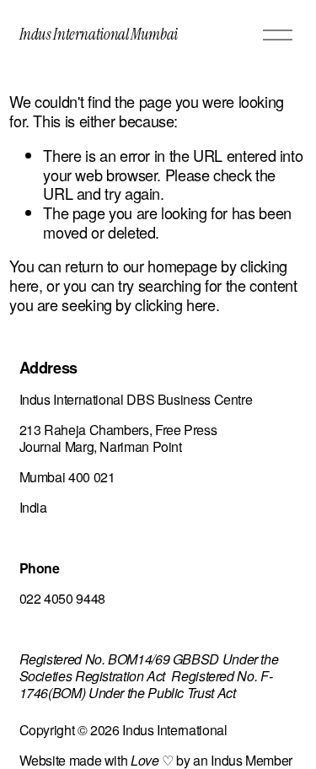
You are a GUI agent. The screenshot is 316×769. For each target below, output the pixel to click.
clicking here (175, 304)
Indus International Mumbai (98, 34)
